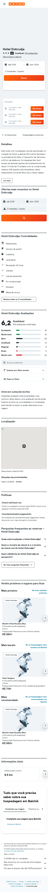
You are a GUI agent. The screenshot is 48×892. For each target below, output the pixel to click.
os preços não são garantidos (14, 851)
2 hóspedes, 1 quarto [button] (14, 71)
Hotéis (21, 881)
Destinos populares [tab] (37, 809)
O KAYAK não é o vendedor (16, 858)
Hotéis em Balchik (14, 824)
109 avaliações (31, 53)
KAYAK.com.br (11, 881)
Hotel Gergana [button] (8, 678)
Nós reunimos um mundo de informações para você (22, 863)
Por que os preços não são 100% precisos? (23, 868)
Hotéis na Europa (33, 881)
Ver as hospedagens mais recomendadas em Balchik (36, 699)
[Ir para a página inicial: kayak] (17, 4)
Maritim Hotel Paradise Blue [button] (14, 624)
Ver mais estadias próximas (39, 591)
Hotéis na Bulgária (15, 884)
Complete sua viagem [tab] (14, 809)
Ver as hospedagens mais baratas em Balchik (36, 646)
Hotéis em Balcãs (30, 884)
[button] (4, 4)
